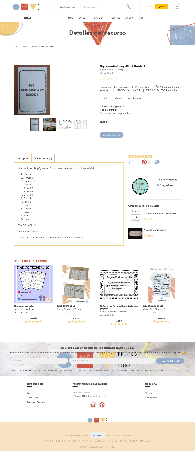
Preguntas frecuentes (36, 402)
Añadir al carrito (111, 135)
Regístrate (161, 6)
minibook (117, 98)
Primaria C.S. (142, 86)
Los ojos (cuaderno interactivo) (160, 213)
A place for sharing (115, 69)
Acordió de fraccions (155, 229)
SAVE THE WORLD (66, 306)
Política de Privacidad (174, 370)
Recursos (115, 18)
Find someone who (24, 306)
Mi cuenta (149, 393)
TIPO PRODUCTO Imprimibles (162, 90)
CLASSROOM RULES (152, 306)
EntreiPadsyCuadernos (116, 311)
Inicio (70, 18)
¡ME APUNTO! (170, 360)
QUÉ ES (82, 18)
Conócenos (32, 397)
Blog (141, 18)
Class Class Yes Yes (72, 309)
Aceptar (97, 435)
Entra (149, 6)
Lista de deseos (152, 397)
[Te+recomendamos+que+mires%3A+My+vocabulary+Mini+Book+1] (138, 162)
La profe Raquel (28, 309)
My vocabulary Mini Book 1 (122, 66)
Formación (98, 18)
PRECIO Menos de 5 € (128, 90)
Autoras (129, 18)
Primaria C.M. (122, 86)
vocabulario (134, 98)
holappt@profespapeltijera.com (90, 396)
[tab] (23, 158)
